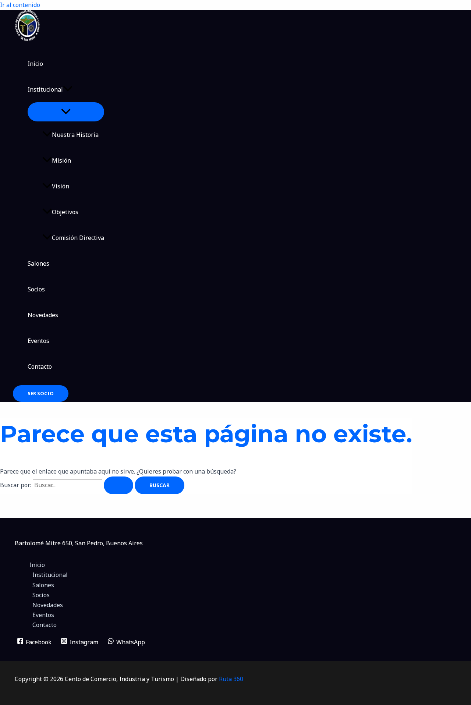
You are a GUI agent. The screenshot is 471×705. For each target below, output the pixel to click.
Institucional (45, 89)
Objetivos (65, 212)
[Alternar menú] (66, 111)
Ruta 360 (231, 679)
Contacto (40, 366)
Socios (36, 289)
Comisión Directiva (78, 238)
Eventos (38, 341)
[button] (67, 89)
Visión (60, 186)
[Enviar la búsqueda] (118, 485)
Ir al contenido (20, 5)
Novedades (43, 315)
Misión (61, 160)
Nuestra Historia (75, 135)
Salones (38, 263)
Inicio (35, 64)
